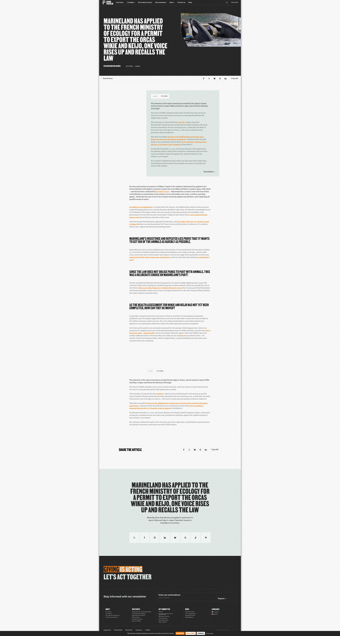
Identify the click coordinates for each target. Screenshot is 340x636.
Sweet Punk (226, 630)
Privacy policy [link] (209, 633)
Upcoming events (190, 615)
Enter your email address (169, 595)
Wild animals (135, 617)
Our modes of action (145, 2)
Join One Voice (163, 618)
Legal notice (107, 630)
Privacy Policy (118, 630)
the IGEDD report (162, 192)
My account (234, 2)
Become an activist (164, 616)
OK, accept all (180, 633)
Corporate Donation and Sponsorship (166, 614)
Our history (108, 613)
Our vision (108, 611)
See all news (108, 78)
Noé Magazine (189, 617)
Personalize (201, 633)
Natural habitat (136, 621)
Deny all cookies (190, 633)
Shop (190, 2)
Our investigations (190, 613)
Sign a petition (163, 622)
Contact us (181, 2)
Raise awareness (163, 620)
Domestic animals (137, 619)
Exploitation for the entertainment (141, 611)
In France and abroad (111, 617)
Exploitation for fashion (138, 615)
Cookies (147, 630)
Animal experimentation (139, 613)
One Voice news (189, 611)
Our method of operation (112, 615)
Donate (161, 611)
